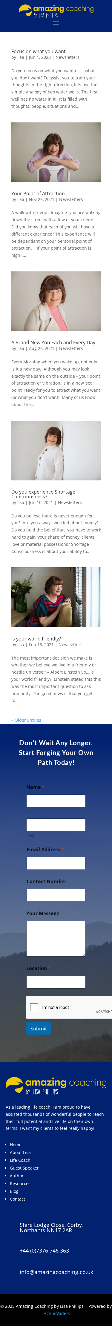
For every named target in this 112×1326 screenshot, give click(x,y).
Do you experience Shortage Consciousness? (43, 494)
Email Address (45, 849)
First (30, 811)
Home (16, 1144)
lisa (20, 57)
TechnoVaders (56, 1313)
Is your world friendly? (36, 638)
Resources (20, 1183)
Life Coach (20, 1160)
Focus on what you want (38, 51)
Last (30, 835)
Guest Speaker (24, 1168)
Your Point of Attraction (38, 193)
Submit (38, 1028)
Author (17, 1176)
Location (38, 968)
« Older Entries (26, 720)
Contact (17, 1199)
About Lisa (20, 1152)
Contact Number (46, 881)
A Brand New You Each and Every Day (53, 342)
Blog (14, 1191)
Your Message (44, 913)
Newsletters (67, 57)
